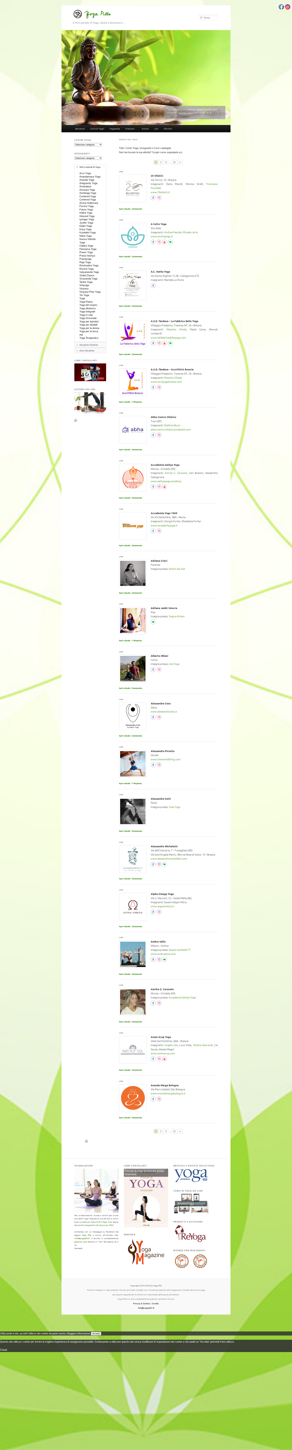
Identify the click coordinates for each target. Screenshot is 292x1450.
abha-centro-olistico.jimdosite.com (171, 429)
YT (165, 243)
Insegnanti (89, 1225)
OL (171, 243)
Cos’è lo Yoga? (97, 128)
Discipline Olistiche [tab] (88, 344)
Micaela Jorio (190, 232)
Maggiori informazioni (78, 1333)
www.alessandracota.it (164, 711)
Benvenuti (80, 128)
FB (154, 198)
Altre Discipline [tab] (86, 350)
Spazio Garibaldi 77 (180, 949)
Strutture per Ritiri (105, 1225)
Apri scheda (124, 208)
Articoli (145, 128)
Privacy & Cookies (141, 1303)
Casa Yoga (174, 807)
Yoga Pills (97, 14)
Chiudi (3, 1349)
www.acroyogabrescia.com (166, 381)
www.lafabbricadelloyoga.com (168, 337)
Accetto (96, 1333)
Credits (155, 1303)
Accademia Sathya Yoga (182, 997)
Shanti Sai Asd (177, 568)
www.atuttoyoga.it (162, 236)
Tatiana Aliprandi (203, 1045)
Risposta (137, 401)
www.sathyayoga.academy (166, 481)
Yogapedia (115, 128)
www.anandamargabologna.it (168, 1093)
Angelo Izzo (171, 1045)
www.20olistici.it (160, 192)
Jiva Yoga (174, 664)
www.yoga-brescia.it (162, 906)
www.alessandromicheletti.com (169, 858)
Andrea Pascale (172, 232)
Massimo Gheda (176, 329)
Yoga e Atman (177, 616)
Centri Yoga (101, 1221)
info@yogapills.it (82, 1238)
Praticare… (131, 128)
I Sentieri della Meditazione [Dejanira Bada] (145, 1172)
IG (159, 198)
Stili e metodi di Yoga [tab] (89, 167)
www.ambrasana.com (163, 954)
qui (180, 152)
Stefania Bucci (172, 425)
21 (174, 162)
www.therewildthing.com (165, 759)
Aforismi (168, 128)
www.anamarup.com (163, 1053)
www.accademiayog (162, 525)
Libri (156, 128)
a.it (176, 525)
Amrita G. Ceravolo (176, 473)
